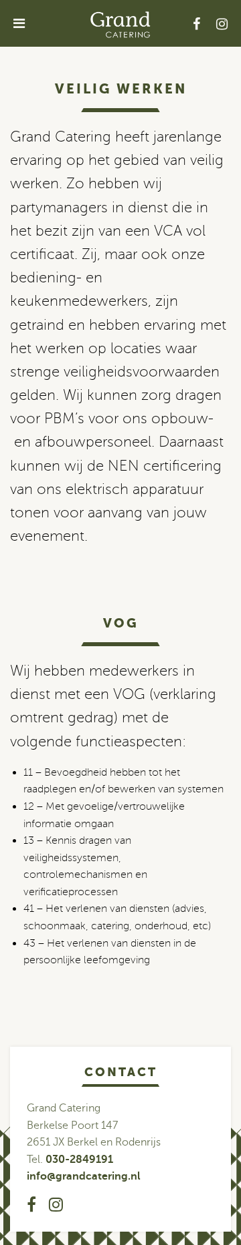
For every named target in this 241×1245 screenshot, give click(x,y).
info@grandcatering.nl (84, 1176)
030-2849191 (79, 1160)
